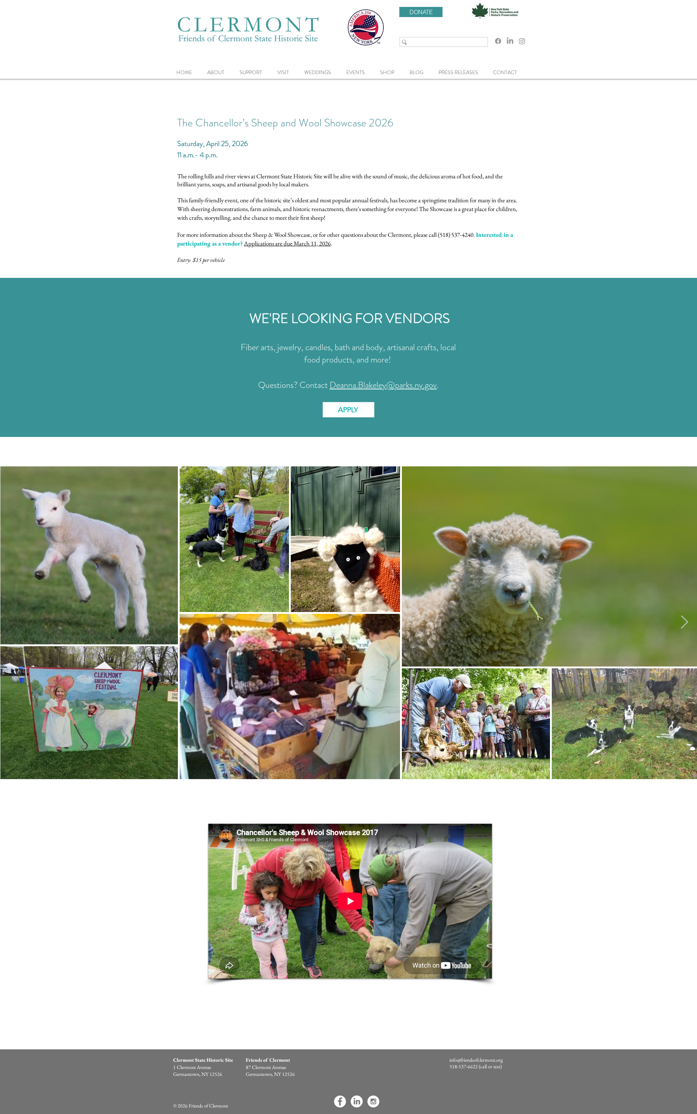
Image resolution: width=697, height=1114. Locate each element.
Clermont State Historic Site (203, 1060)
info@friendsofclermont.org (476, 1060)
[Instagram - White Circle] (373, 1101)
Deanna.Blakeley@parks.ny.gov (383, 385)
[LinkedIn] (510, 41)
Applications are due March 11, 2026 (287, 243)
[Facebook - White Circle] (340, 1101)
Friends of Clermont (268, 1060)
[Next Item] (684, 622)
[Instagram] (522, 41)
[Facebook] (498, 41)
